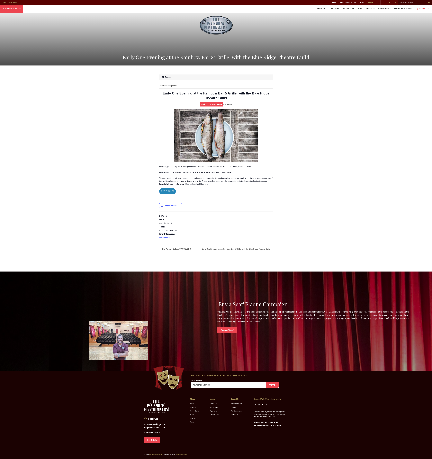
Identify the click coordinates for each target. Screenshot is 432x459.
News (192, 422)
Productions (164, 237)
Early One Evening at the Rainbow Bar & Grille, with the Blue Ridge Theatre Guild (236, 249)
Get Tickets (167, 191)
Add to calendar (171, 205)
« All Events (165, 77)
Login (370, 2)
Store (192, 414)
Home (192, 403)
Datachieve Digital (181, 454)
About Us (213, 403)
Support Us (234, 414)
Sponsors (213, 411)
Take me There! (227, 330)
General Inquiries (236, 403)
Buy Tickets (152, 440)
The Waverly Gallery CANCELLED (176, 249)
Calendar (193, 407)
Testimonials (214, 414)
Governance (214, 407)
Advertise (193, 418)
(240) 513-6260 (152, 432)
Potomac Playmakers (156, 454)
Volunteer (234, 407)
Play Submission (236, 411)
